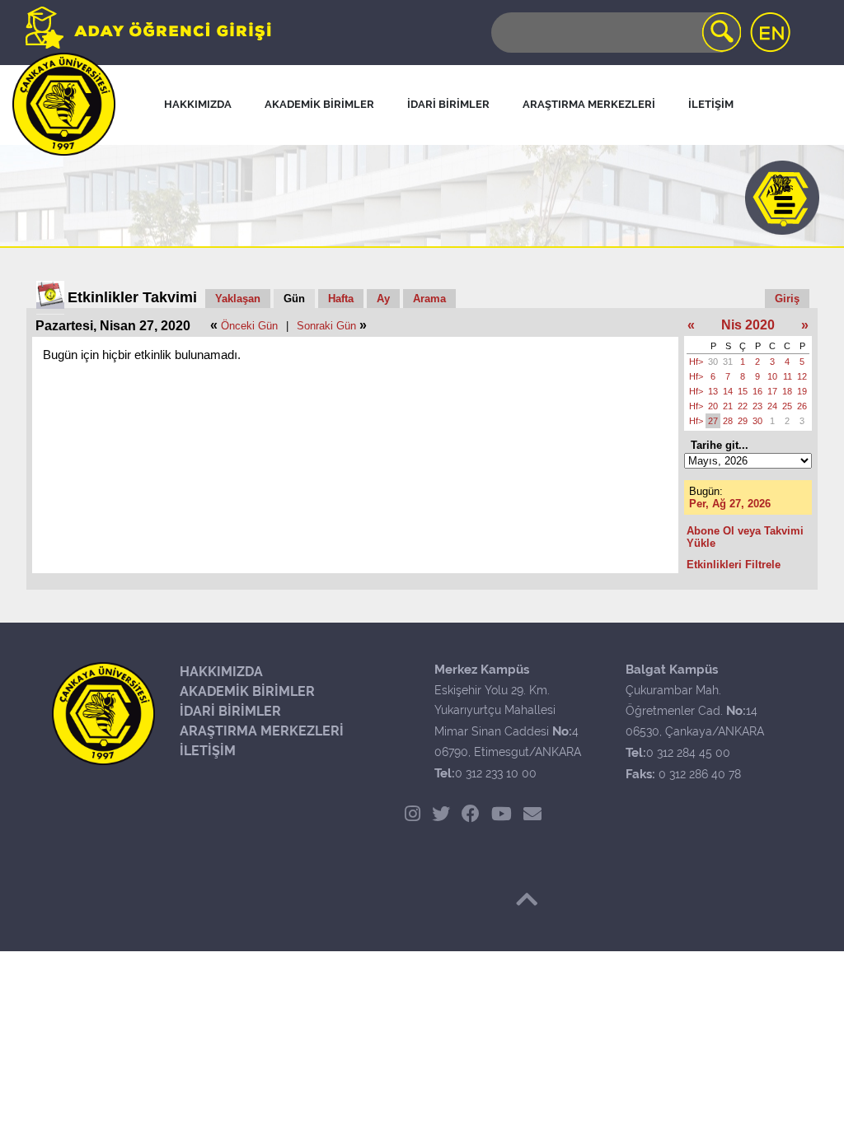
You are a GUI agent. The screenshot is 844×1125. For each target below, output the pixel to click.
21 (728, 406)
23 (757, 406)
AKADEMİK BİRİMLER (247, 691)
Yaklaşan (237, 298)
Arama (429, 298)
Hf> (696, 361)
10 (772, 376)
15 (743, 391)
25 (787, 406)
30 (713, 361)
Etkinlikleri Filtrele (734, 564)
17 (772, 391)
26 (802, 406)
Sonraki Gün (326, 326)
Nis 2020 (748, 325)
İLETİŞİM (208, 751)
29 (743, 421)
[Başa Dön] (526, 899)
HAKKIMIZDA (221, 671)
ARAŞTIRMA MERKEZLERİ (262, 731)
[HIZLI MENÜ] (782, 198)
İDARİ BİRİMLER (230, 711)
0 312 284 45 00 (688, 752)
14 (728, 391)
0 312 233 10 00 (496, 773)
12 (802, 376)
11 (787, 376)
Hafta (341, 298)
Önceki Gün (249, 326)
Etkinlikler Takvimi (132, 297)
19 (802, 391)
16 (757, 391)
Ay (383, 298)
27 (713, 421)
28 (728, 421)
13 (713, 391)
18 (787, 391)
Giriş (787, 298)
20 (713, 406)
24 (772, 406)
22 (743, 406)
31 (728, 361)
